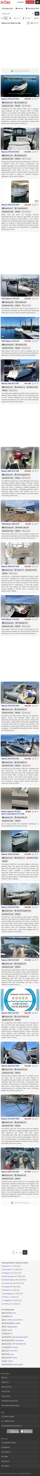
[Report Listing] (33, 99)
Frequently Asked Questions (12, 1426)
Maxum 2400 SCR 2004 (10, 960)
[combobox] (18, 14)
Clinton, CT (20, 570)
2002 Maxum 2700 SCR (10, 298)
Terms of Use (5, 1391)
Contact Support (8, 1416)
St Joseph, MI (21, 302)
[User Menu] (37, 2)
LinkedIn (6, 1466)
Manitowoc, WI (21, 155)
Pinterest (6, 1461)
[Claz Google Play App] (13, 1432)
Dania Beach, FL (22, 762)
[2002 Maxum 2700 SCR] (20, 285)
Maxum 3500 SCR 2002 (10, 758)
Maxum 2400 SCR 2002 (10, 854)
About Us (4, 1377)
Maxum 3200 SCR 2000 (10, 205)
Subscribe (35, 23)
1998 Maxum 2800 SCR (10, 524)
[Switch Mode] (10, 18)
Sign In (21, 2)
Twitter (5, 1456)
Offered (17, 106)
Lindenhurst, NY (22, 1069)
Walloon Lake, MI (23, 527)
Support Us (5, 1382)
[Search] (37, 14)
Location (27, 18)
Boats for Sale (8, 106)
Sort (17, 18)
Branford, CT (21, 858)
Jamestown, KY (21, 1122)
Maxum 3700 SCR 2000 (10, 99)
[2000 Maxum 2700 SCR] (20, 328)
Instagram (6, 1452)
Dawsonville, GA (22, 817)
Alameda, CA (21, 387)
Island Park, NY (21, 709)
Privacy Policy (5, 1396)
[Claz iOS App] (26, 1432)
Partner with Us (6, 1387)
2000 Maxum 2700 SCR (10, 341)
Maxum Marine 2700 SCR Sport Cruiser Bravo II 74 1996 (12, 812)
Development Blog (9, 1443)
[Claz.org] (5, 2)
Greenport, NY (21, 964)
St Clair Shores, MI (23, 1016)
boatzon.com (8, 102)
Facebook (6, 1447)
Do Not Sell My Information (10, 1405)
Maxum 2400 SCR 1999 (10, 1066)
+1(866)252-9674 (8, 1421)
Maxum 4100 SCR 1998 (10, 1119)
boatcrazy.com (8, 302)
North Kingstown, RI (23, 475)
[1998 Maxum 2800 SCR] (20, 511)
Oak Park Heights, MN (24, 911)
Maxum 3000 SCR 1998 (10, 566)
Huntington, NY (22, 623)
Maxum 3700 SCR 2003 (10, 152)
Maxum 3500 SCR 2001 (10, 1013)
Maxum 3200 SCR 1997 (10, 383)
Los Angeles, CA (22, 102)
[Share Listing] (35, 99)
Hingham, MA (21, 345)
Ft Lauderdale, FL (22, 208)
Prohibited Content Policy (9, 1401)
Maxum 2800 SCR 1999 (10, 471)
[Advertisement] (20, 46)
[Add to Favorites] (37, 99)
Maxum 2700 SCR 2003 (10, 706)
